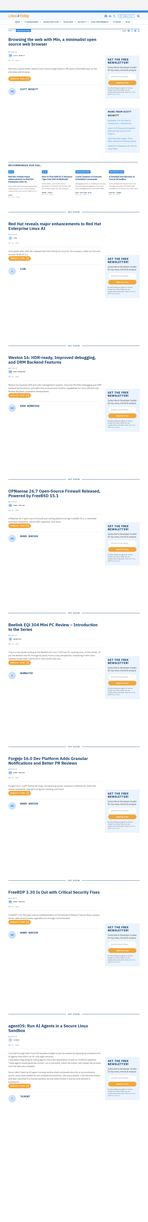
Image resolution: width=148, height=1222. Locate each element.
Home (10, 30)
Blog (128, 22)
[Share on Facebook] (129, 31)
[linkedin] (110, 16)
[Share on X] (132, 31)
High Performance (99, 22)
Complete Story (17, 79)
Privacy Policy (115, 94)
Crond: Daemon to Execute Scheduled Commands (88, 178)
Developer (68, 22)
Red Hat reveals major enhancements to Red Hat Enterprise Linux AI (21, 179)
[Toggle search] (138, 16)
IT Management (32, 22)
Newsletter (128, 16)
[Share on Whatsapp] (139, 31)
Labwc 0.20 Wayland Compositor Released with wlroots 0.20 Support (121, 131)
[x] (114, 16)
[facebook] (106, 16)
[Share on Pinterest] (135, 31)
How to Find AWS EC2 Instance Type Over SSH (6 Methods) (57, 178)
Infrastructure (51, 22)
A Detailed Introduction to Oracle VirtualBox (122, 178)
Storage (117, 22)
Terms (133, 92)
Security (82, 22)
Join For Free (122, 83)
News (17, 22)
